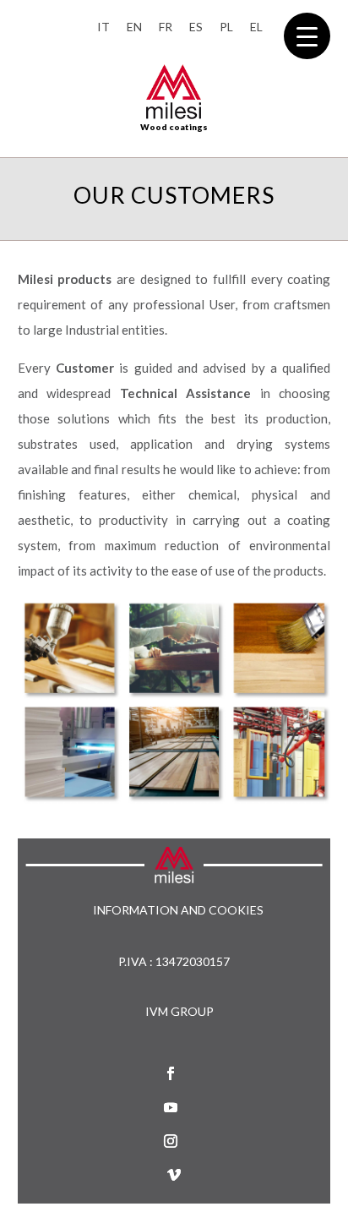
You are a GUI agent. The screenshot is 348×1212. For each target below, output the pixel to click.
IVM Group (179, 1011)
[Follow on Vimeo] (174, 1174)
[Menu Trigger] (307, 36)
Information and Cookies (178, 910)
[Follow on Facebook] (170, 1073)
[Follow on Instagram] (170, 1141)
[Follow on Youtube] (170, 1107)
